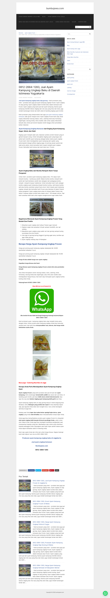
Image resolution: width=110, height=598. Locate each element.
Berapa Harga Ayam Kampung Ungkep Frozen (40, 244)
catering (69, 87)
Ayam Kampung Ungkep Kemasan (31, 129)
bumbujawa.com (55, 8)
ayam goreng (70, 77)
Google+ (46, 470)
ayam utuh (70, 84)
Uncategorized (71, 94)
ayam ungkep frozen (30, 33)
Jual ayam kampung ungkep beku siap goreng (33, 100)
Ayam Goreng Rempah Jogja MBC (29, 16)
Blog (43, 16)
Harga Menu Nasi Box (62, 21)
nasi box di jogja (71, 90)
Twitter (38, 470)
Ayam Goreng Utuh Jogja (56, 16)
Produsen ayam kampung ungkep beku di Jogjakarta (41, 438)
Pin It (52, 470)
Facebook (31, 470)
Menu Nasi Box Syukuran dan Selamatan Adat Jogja (36, 21)
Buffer (57, 470)
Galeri (74, 21)
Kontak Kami (82, 21)
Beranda (21, 33)
